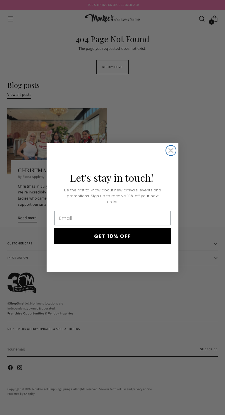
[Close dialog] (171, 150)
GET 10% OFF (112, 236)
